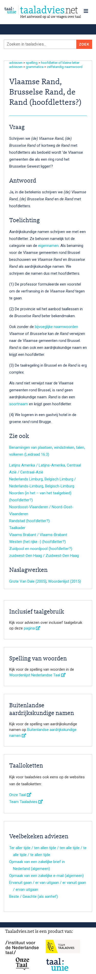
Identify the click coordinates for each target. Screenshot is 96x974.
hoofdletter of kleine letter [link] (60, 63)
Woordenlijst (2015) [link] (64, 581)
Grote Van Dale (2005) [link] (27, 581)
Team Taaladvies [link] (23, 801)
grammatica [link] (35, 67)
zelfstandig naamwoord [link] (64, 67)
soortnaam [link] (18, 404)
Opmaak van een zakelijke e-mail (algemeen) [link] (46, 875)
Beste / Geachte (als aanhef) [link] (33, 896)
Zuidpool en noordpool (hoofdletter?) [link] (40, 548)
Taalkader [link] (17, 527)
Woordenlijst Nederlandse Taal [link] (35, 675)
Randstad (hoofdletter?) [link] (29, 521)
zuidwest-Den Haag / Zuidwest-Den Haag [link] (44, 555)
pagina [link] (30, 628)
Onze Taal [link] (18, 794)
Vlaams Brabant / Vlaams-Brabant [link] (38, 534)
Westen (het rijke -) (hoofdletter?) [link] (37, 541)
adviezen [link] (16, 63)
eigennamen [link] (48, 245)
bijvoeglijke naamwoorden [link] (56, 326)
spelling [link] (32, 63)
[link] (48, 10)
